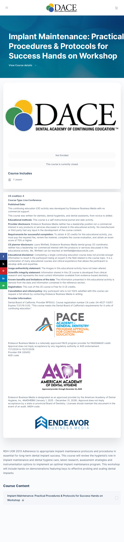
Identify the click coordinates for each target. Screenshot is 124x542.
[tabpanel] (62, 462)
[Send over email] (3, 285)
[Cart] (116, 8)
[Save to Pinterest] (3, 271)
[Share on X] (3, 263)
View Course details (21, 65)
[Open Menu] (7, 7)
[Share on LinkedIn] (3, 278)
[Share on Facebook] (3, 256)
